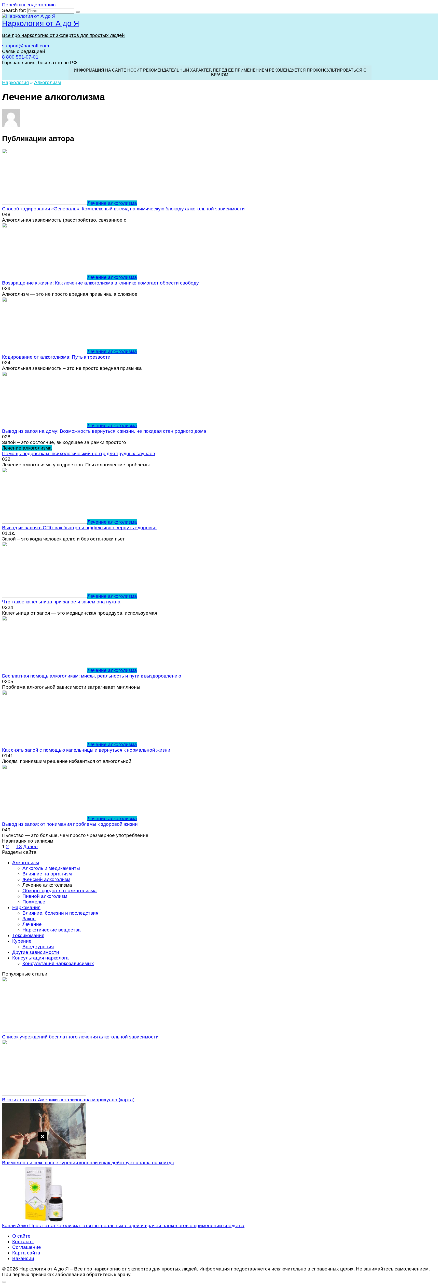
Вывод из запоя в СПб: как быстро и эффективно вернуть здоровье (79, 527)
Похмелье (33, 901)
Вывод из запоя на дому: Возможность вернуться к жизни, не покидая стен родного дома (104, 431)
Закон (29, 918)
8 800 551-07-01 (20, 57)
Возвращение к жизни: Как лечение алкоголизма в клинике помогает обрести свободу (100, 283)
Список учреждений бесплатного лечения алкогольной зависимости (80, 1036)
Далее (30, 846)
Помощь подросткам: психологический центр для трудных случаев (78, 453)
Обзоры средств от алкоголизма (59, 890)
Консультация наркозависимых (58, 963)
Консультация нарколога (40, 958)
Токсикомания (28, 935)
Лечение (32, 924)
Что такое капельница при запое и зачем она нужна (61, 601)
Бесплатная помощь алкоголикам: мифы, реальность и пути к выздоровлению (91, 676)
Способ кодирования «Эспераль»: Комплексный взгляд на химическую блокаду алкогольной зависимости (123, 208)
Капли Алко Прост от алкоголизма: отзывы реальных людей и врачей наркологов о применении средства (123, 1225)
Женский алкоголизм (46, 879)
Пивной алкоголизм (44, 896)
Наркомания (26, 907)
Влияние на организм (47, 873)
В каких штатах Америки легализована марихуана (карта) (68, 1099)
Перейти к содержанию (29, 4)
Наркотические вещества (51, 929)
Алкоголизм (25, 862)
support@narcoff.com (25, 45)
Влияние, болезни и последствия (60, 913)
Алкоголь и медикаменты (51, 868)
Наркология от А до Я (40, 23)
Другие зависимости (35, 952)
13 (19, 846)
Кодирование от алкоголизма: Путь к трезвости (56, 357)
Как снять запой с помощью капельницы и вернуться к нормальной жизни (86, 750)
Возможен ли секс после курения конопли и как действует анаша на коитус (88, 1162)
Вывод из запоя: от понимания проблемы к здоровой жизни (70, 824)
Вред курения (38, 946)
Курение (22, 941)
